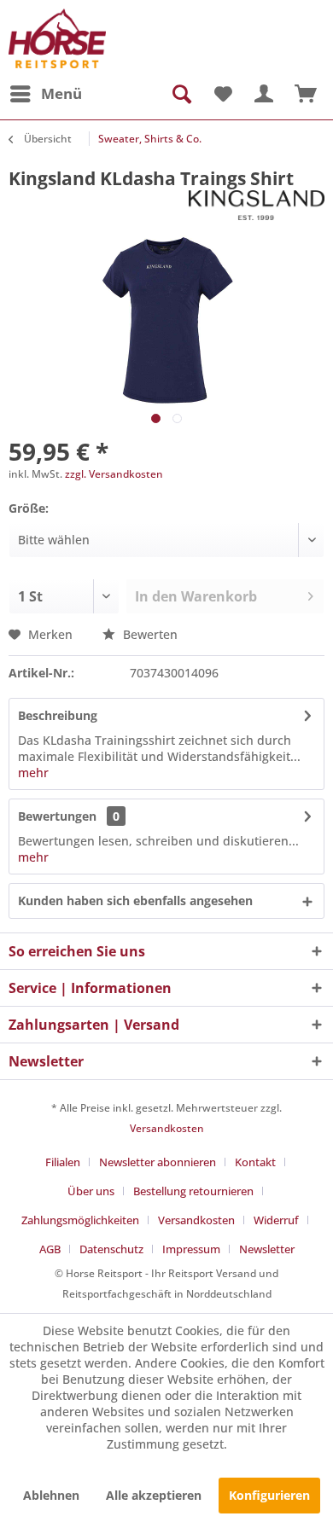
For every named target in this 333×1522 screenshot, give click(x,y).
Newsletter (267, 1249)
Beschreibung (57, 715)
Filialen (62, 1162)
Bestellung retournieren (193, 1191)
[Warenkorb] (306, 94)
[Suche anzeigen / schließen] (180, 94)
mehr (33, 772)
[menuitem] (45, 94)
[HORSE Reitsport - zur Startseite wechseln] (57, 38)
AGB (50, 1249)
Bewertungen (57, 816)
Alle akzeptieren (154, 1495)
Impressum (191, 1249)
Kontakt (255, 1162)
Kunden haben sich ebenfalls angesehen (135, 900)
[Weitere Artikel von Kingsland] (256, 205)
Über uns (90, 1191)
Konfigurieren (269, 1495)
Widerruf (276, 1220)
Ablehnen (51, 1495)
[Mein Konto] (264, 94)
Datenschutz (111, 1249)
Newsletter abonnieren (157, 1162)
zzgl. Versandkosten (114, 474)
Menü (61, 93)
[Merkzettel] (222, 94)
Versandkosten (167, 1128)
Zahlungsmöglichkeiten (80, 1220)
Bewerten (149, 634)
